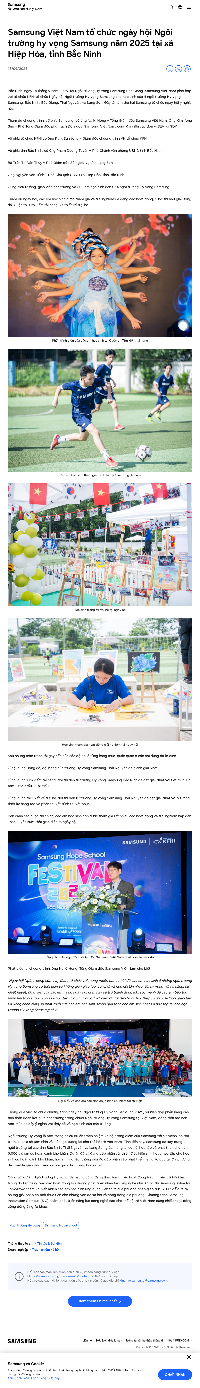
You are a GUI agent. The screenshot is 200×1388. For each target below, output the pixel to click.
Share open (178, 68)
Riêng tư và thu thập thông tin (145, 1340)
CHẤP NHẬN (175, 1375)
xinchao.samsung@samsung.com (144, 1280)
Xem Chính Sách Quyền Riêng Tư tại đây (33, 1378)
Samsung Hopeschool (61, 1225)
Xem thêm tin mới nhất (98, 1301)
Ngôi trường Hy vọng (24, 1225)
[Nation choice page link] (180, 7)
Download (169, 68)
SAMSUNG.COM (178, 1340)
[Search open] (171, 7)
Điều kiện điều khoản (109, 1340)
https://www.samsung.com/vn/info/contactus (60, 1276)
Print (187, 68)
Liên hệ (87, 1340)
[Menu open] (188, 7)
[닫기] (189, 1357)
